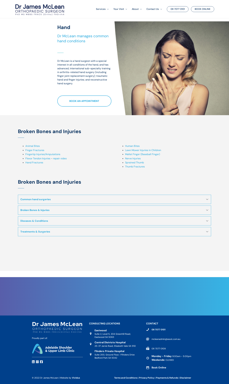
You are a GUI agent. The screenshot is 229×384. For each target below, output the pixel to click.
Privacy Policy (146, 377)
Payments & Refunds (167, 377)
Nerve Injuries (133, 158)
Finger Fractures (34, 150)
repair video (60, 158)
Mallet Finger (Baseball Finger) (142, 154)
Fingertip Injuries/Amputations (42, 154)
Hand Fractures (34, 162)
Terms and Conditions (125, 377)
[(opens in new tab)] (53, 348)
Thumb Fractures (135, 166)
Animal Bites (32, 146)
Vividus (76, 377)
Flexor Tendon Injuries (37, 158)
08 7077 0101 (158, 329)
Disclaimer (186, 377)
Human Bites (132, 146)
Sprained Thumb (134, 162)
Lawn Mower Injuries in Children (143, 150)
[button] (107, 9)
